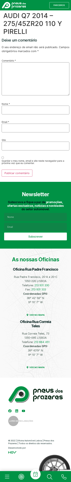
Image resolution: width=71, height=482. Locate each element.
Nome (6, 104)
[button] (59, 5)
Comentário (9, 61)
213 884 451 (42, 342)
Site (4, 140)
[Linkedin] (16, 411)
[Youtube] (23, 411)
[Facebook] (10, 411)
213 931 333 (38, 289)
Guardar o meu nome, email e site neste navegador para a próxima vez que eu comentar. (33, 162)
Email (5, 122)
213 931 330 (42, 285)
